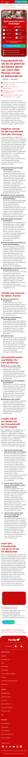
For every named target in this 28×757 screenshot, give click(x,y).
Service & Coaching (7, 707)
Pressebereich (5, 659)
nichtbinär (9, 37)
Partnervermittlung (7, 734)
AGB (2, 663)
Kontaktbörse (5, 730)
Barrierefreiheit (5, 704)
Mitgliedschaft (5, 693)
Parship (3, 629)
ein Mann (8, 34)
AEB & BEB (4, 666)
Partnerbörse (5, 723)
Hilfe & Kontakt (5, 711)
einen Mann (20, 33)
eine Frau (8, 30)
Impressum (4, 684)
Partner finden (5, 738)
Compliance (4, 670)
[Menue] (2, 2)
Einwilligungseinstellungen (9, 681)
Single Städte (22, 5)
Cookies (3, 677)
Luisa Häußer (14, 79)
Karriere (3, 656)
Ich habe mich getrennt (8, 5)
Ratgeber (7, 1)
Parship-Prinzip (5, 697)
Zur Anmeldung (8, 622)
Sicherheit (4, 700)
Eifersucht (6, 367)
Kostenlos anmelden (21, 1)
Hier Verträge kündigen (8, 673)
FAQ (2, 714)
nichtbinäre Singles (21, 37)
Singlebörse (4, 727)
